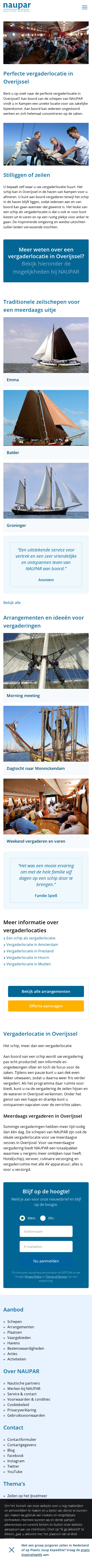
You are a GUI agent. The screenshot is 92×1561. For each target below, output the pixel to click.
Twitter (13, 1466)
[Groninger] (46, 491)
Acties (12, 1353)
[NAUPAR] (17, 7)
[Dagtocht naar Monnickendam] (46, 734)
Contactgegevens (21, 1444)
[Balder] (46, 418)
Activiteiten (16, 1359)
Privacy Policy (33, 1276)
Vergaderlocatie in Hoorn (27, 957)
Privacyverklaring (21, 1410)
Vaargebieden (19, 1337)
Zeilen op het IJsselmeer (27, 1495)
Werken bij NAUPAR (23, 1388)
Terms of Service (56, 1276)
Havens (13, 1343)
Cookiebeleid (18, 1404)
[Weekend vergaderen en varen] (46, 806)
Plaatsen (14, 1332)
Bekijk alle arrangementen (46, 991)
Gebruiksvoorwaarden (26, 1415)
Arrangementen (20, 1326)
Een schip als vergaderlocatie (30, 938)
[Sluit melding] (11, 1550)
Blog (11, 1450)
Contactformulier (21, 1439)
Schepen (14, 1321)
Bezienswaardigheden (25, 1348)
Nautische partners (23, 1383)
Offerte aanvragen (46, 1005)
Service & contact (22, 1393)
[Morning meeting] (46, 661)
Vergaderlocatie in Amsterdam (32, 944)
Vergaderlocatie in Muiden (28, 964)
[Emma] (46, 345)
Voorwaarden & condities (28, 1399)
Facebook (15, 1455)
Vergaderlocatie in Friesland (30, 951)
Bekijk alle (12, 602)
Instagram (16, 1460)
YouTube (14, 1471)
